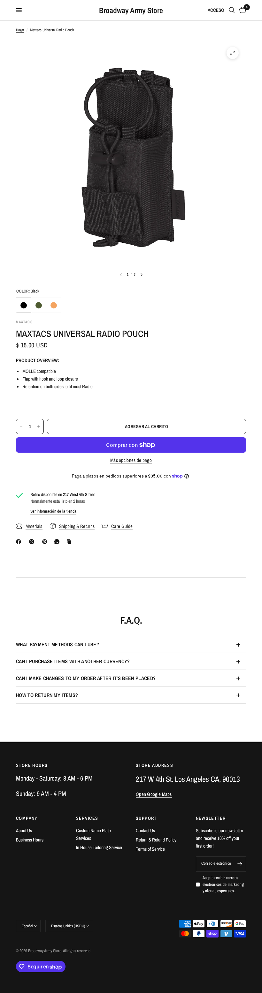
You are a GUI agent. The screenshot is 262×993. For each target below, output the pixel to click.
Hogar (20, 30)
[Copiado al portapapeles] (70, 541)
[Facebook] (20, 541)
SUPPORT (146, 818)
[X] (33, 541)
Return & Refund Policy (156, 839)
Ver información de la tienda (53, 511)
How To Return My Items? (47, 695)
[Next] (141, 274)
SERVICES (87, 818)
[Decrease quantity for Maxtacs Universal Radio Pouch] (21, 426)
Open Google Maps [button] (154, 794)
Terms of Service (150, 849)
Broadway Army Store (131, 10)
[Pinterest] (46, 541)
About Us (24, 830)
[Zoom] (233, 53)
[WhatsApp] (58, 541)
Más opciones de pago (131, 460)
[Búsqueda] (232, 10)
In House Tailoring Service (99, 847)
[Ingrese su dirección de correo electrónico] (239, 863)
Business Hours (29, 839)
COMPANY (27, 818)
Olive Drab (38, 305)
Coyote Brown (53, 305)
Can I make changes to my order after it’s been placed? (86, 678)
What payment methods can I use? (57, 644)
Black (23, 305)
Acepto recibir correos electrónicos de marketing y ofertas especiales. (223, 884)
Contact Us (145, 830)
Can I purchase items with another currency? (73, 661)
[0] (241, 10)
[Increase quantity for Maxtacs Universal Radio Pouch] (38, 426)
